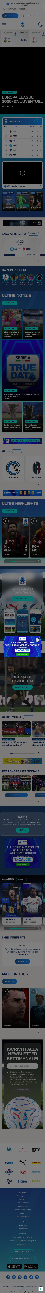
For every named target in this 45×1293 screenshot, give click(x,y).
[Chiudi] (37, 640)
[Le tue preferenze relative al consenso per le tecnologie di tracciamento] (41, 1289)
